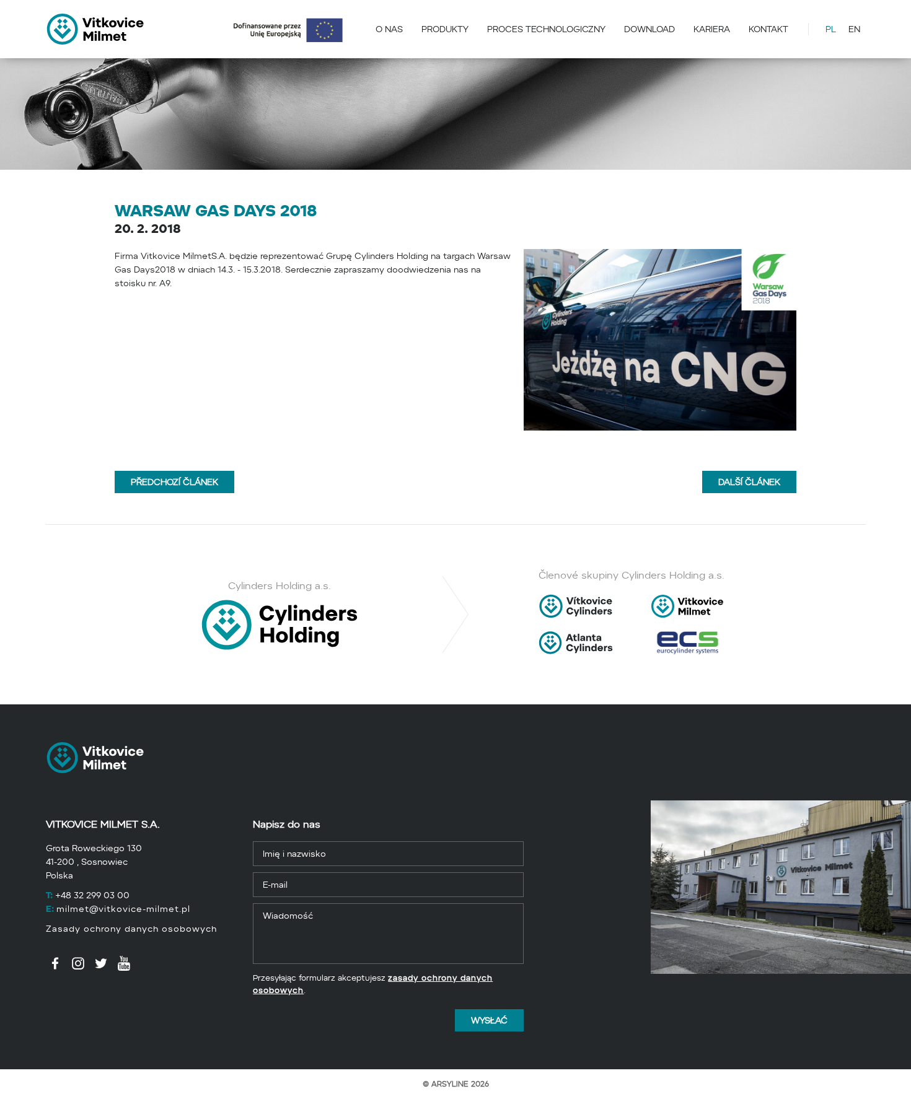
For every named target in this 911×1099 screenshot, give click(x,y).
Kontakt (768, 29)
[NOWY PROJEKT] (294, 29)
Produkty (445, 29)
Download (649, 29)
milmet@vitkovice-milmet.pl (123, 909)
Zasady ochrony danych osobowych (131, 929)
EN (854, 29)
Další (749, 479)
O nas (389, 29)
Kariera (711, 29)
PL (830, 29)
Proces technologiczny (546, 29)
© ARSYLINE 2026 (456, 1084)
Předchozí (174, 479)
